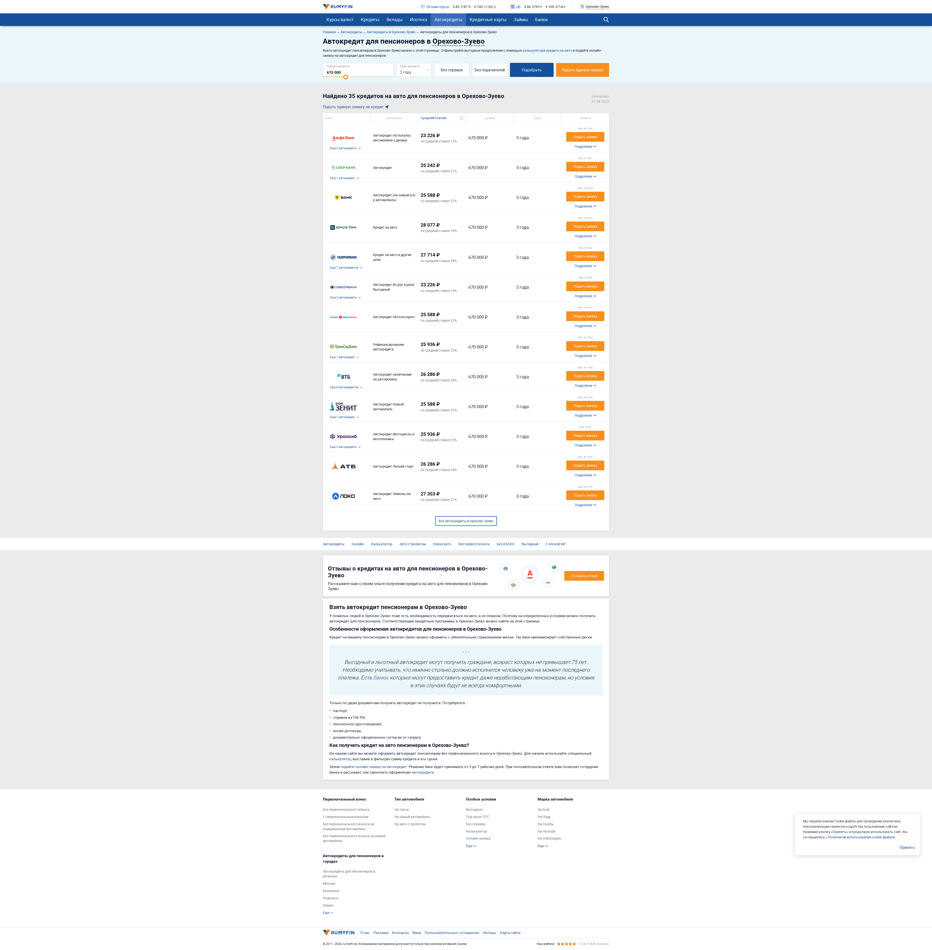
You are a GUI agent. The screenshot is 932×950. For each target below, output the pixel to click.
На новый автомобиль (412, 816)
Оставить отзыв (584, 575)
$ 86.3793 (532, 6)
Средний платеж (434, 118)
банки (380, 677)
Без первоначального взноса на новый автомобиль (354, 838)
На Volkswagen (549, 838)
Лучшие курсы (437, 6)
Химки (328, 905)
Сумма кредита (338, 66)
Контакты (400, 932)
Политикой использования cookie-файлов (861, 837)
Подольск (331, 898)
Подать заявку (585, 136)
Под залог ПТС (477, 816)
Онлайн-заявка (478, 838)
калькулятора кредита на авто (547, 50)
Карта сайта (510, 932)
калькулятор (340, 758)
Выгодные (474, 809)
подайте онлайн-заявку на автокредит (374, 766)
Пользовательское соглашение (452, 932)
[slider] (345, 76)
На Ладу (544, 816)
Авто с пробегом (412, 544)
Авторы (489, 932)
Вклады (395, 19)
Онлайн (358, 544)
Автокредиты (448, 19)
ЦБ (518, 6)
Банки (541, 19)
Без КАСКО (505, 544)
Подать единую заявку (582, 70)
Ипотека (418, 19)
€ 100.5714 (554, 6)
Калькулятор (381, 544)
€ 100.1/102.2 (485, 6)
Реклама (381, 932)
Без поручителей (490, 70)
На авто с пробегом (409, 824)
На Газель (546, 824)
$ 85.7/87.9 (462, 6)
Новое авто (442, 544)
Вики (417, 932)
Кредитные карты (488, 19)
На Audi (543, 809)
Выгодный (530, 544)
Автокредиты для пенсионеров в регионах (349, 873)
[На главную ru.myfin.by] (338, 932)
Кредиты (370, 19)
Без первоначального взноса (346, 809)
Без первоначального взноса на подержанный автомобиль (348, 826)
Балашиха (331, 890)
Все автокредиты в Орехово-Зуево (466, 521)
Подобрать (532, 70)
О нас (365, 932)
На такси (401, 809)
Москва (329, 883)
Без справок (452, 70)
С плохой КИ (555, 544)
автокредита (423, 772)
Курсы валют (340, 19)
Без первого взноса (474, 544)
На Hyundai (546, 831)
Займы (521, 19)
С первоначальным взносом (345, 816)
